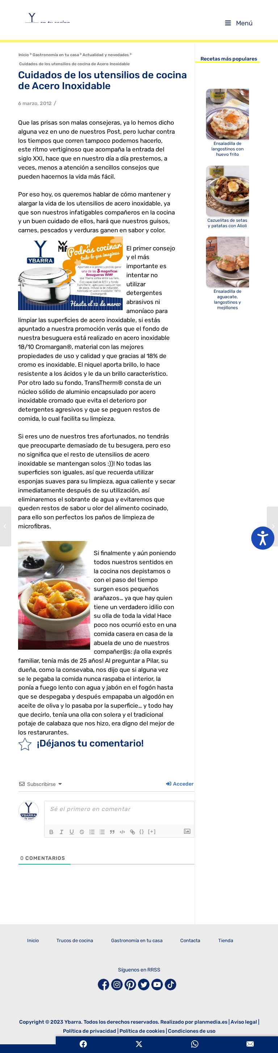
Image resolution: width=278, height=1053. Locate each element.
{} (141, 831)
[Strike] (82, 832)
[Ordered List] (92, 832)
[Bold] (51, 832)
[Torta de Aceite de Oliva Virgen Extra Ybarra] (272, 526)
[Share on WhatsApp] (195, 1044)
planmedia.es (210, 1022)
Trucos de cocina (74, 940)
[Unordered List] (102, 832)
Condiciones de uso (191, 1031)
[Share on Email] (250, 1044)
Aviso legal (244, 1022)
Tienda (225, 940)
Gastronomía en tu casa (137, 940)
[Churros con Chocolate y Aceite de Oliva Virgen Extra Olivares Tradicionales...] (5, 526)
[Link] (132, 832)
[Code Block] (122, 832)
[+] (152, 831)
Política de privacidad (89, 1031)
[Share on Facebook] (83, 1044)
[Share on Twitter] (139, 1044)
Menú (244, 23)
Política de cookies (142, 1031)
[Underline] (72, 832)
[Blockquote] (112, 832)
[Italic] (61, 832)
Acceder (183, 784)
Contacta (190, 940)
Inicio (33, 940)
